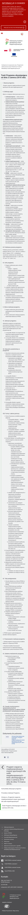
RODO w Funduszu (8, 843)
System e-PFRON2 (8, 833)
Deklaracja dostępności (9, 827)
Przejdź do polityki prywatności (13, 27)
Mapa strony (16, 910)
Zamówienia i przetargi (9, 839)
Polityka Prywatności (7, 910)
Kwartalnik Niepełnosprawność (10, 837)
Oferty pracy (6, 841)
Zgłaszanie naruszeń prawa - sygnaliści (12, 845)
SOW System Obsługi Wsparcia (10, 835)
